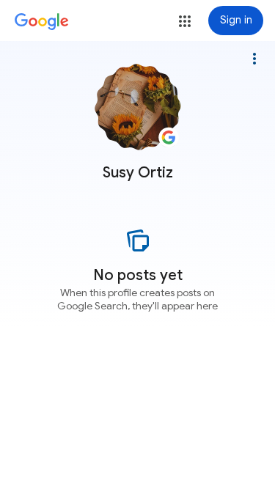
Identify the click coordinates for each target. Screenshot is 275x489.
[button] (184, 21)
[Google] (42, 22)
